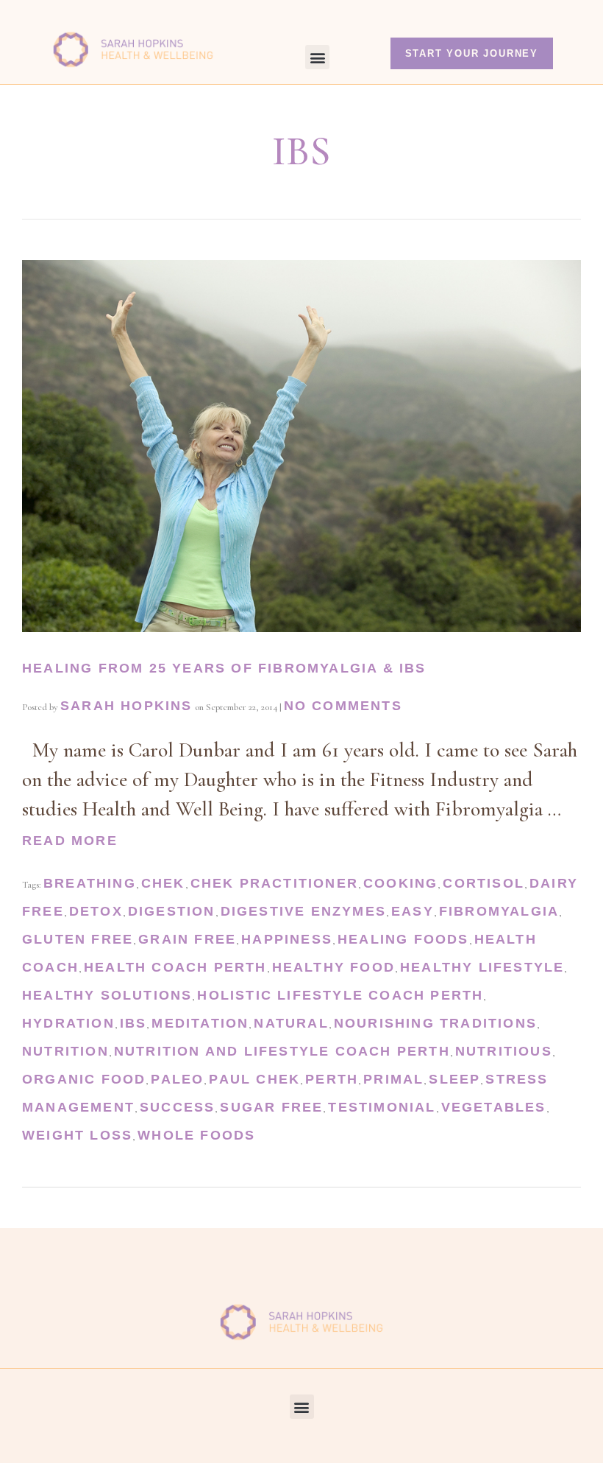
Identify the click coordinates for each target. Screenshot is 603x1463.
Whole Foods (196, 1135)
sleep (454, 1079)
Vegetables (493, 1107)
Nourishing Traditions (435, 1023)
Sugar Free (271, 1107)
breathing (89, 883)
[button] (317, 57)
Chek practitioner (274, 883)
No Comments (343, 705)
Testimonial (381, 1107)
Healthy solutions (107, 995)
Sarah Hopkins (126, 705)
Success (177, 1107)
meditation (200, 1023)
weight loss (77, 1135)
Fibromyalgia (499, 911)
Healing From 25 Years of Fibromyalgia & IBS (224, 668)
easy (412, 911)
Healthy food (333, 967)
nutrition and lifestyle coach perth (282, 1051)
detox (96, 911)
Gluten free (77, 939)
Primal (393, 1079)
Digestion (171, 911)
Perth (331, 1079)
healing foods (403, 939)
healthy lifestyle (482, 967)
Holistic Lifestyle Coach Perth (340, 995)
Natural (291, 1023)
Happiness (286, 939)
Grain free (187, 939)
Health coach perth (175, 967)
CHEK (163, 883)
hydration (68, 1023)
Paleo (177, 1079)
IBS (133, 1023)
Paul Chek (254, 1079)
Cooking (400, 883)
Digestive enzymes (303, 911)
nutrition (65, 1051)
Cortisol (483, 883)
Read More (70, 840)
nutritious (503, 1051)
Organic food (84, 1079)
